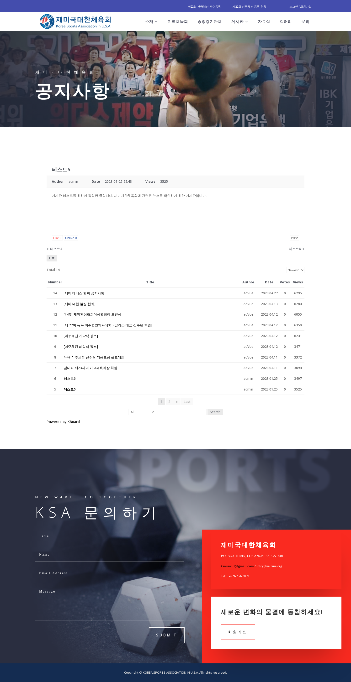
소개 (149, 21)
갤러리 (286, 21)
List (51, 258)
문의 (305, 21)
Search (215, 412)
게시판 (237, 21)
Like (57, 238)
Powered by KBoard (63, 421)
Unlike (71, 238)
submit (166, 635)
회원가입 (238, 632)
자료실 (264, 21)
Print (294, 238)
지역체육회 (178, 21)
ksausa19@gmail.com (237, 566)
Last (187, 401)
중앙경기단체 (209, 21)
